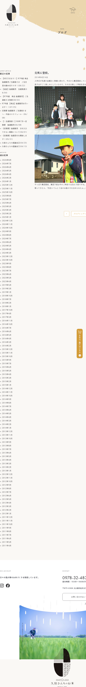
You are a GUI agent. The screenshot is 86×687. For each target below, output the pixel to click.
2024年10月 (7, 228)
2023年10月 (7, 260)
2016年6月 (6, 331)
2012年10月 (7, 481)
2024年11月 (7, 224)
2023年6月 (6, 274)
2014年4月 (6, 417)
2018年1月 (6, 306)
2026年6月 (6, 167)
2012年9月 (6, 485)
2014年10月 (7, 396)
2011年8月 (6, 531)
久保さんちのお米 (11, 15)
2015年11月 (7, 353)
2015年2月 (6, 381)
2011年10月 (7, 524)
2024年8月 (6, 235)
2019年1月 (6, 292)
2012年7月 (6, 492)
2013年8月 (6, 446)
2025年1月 (6, 217)
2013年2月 (6, 467)
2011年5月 (6, 542)
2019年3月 (6, 288)
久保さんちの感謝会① (11, 146)
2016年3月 (6, 342)
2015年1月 (6, 385)
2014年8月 (6, 403)
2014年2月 (6, 424)
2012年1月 (6, 513)
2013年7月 (6, 449)
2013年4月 (6, 460)
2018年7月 (6, 299)
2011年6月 (6, 538)
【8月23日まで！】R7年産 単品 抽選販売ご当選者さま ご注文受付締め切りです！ (15, 82)
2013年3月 (6, 463)
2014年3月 (6, 421)
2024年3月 (6, 253)
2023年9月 (6, 263)
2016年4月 (6, 338)
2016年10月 (7, 324)
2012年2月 (6, 510)
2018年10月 (7, 296)
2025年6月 (6, 203)
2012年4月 (6, 503)
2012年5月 (6, 499)
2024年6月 (6, 242)
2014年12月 (7, 388)
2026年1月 (6, 181)
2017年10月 (7, 310)
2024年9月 (6, 231)
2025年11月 (7, 188)
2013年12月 (7, 431)
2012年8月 (6, 488)
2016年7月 (6, 328)
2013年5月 (6, 456)
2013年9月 (6, 442)
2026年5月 (6, 171)
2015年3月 (6, 378)
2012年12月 (7, 474)
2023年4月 (6, 281)
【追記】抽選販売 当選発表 (13, 89)
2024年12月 (7, 221)
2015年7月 (6, 363)
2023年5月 (6, 278)
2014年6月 (6, 410)
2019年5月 (6, 285)
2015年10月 (7, 356)
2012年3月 (6, 506)
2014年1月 (6, 428)
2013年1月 (6, 471)
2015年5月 (6, 371)
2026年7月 (6, 163)
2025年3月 (6, 210)
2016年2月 (6, 346)
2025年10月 (7, 192)
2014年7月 (6, 406)
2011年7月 (6, 535)
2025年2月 (6, 213)
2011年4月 (6, 545)
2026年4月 (6, 174)
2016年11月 (7, 320)
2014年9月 (6, 399)
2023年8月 (6, 267)
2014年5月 (6, 413)
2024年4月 (6, 249)
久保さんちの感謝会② (11, 143)
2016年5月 (6, 335)
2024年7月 (6, 238)
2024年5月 (6, 246)
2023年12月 (7, 256)
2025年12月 (7, 185)
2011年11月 (7, 521)
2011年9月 (6, 528)
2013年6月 (6, 453)
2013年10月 (7, 438)
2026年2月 (6, 178)
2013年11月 (7, 435)
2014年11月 (7, 392)
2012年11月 (7, 478)
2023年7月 (6, 271)
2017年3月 (6, 317)
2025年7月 (6, 199)
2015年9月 (6, 360)
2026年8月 (6, 160)
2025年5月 (6, 206)
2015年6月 (6, 367)
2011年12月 (7, 517)
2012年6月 (6, 495)
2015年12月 (7, 349)
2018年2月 (6, 303)
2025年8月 (6, 196)
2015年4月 (6, 374)
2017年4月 (6, 313)
